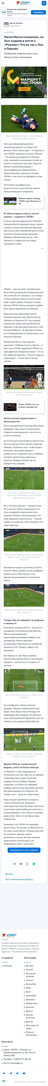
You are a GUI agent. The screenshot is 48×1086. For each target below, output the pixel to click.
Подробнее (38, 12)
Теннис (29, 980)
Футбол (9, 874)
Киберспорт (32, 1003)
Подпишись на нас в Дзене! (24, 850)
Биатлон (30, 1007)
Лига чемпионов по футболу (19, 879)
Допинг (29, 1011)
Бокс (28, 992)
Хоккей (29, 969)
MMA (28, 988)
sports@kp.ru (16, 1063)
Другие (29, 1021)
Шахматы (30, 999)
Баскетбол (31, 984)
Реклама (7, 966)
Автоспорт (31, 995)
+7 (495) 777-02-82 (22, 1059)
